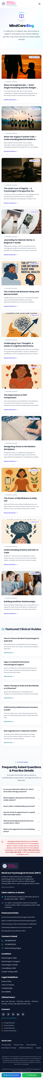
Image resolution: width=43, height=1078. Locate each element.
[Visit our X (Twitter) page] (23, 1014)
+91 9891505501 (10, 941)
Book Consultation (12, 1075)
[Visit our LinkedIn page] (18, 1014)
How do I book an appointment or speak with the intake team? (19, 813)
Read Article (8, 653)
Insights (38, 1048)
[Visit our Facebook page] (8, 1014)
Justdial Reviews (9, 1028)
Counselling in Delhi (8, 968)
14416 (25, 850)
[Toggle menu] (39, 4)
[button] (9, 4)
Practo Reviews (9, 1025)
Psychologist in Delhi (9, 958)
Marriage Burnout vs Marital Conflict (13, 931)
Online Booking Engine (12, 948)
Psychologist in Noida (9, 965)
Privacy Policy (6, 981)
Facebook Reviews (10, 1031)
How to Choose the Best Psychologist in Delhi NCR (18, 917)
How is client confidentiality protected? (19, 806)
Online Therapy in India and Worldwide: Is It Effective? (19, 924)
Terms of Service (7, 985)
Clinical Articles (31, 1045)
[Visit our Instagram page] (3, 1014)
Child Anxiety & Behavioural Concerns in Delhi (16, 927)
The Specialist (6, 1045)
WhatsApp (33, 1075)
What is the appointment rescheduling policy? (19, 830)
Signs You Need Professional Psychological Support (18, 921)
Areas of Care (18, 1045)
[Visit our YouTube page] (13, 1014)
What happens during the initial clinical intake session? (19, 799)
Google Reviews (9, 1023)
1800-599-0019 (15, 852)
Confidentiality (7, 988)
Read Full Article (10, 100)
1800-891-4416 (33, 850)
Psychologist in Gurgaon (10, 961)
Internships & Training (8, 1048)
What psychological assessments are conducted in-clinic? (18, 822)
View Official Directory (10, 1018)
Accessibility (6, 992)
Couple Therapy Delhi (9, 972)
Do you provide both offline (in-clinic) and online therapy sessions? (18, 790)
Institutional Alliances (26, 1048)
